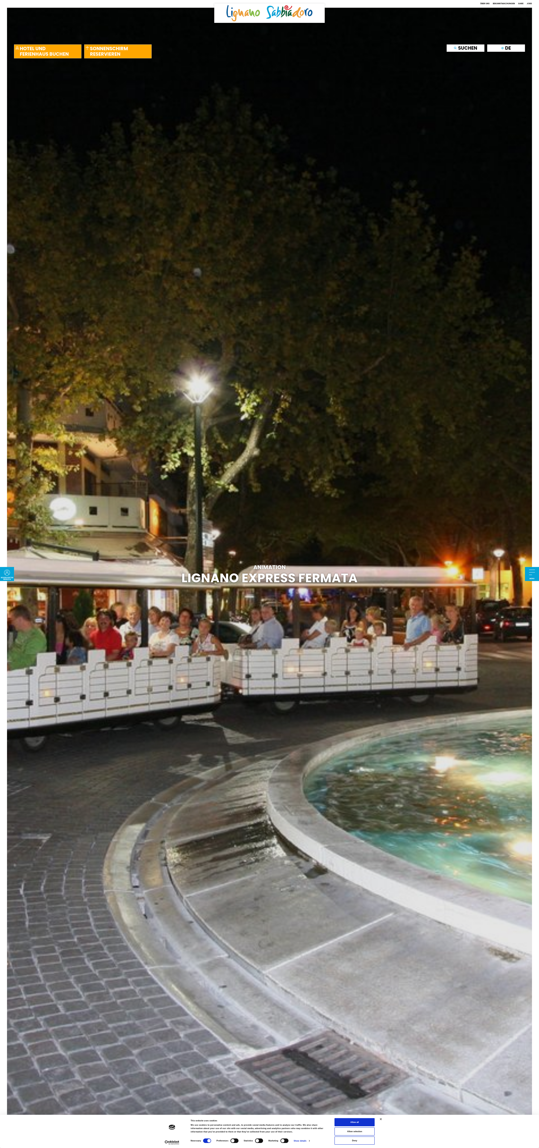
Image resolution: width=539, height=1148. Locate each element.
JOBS (529, 3)
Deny (354, 1140)
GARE (520, 3)
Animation (269, 567)
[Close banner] (381, 1119)
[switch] (234, 1140)
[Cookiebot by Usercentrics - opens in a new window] (172, 1142)
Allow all (354, 1122)
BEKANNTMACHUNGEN (504, 3)
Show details (300, 1141)
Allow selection (354, 1131)
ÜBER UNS (485, 3)
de (508, 48)
